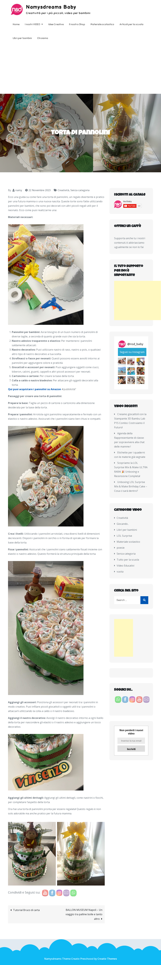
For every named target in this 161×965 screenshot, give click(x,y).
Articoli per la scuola (131, 24)
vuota (120, 571)
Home (16, 24)
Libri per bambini (22, 38)
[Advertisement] (80, 70)
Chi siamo (42, 38)
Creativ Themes (107, 958)
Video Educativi (125, 565)
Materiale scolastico (102, 24)
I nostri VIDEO (32, 24)
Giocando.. (123, 524)
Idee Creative (56, 24)
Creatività (63, 190)
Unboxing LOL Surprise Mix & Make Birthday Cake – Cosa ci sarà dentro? (130, 486)
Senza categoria (79, 190)
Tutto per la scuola (128, 559)
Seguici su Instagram (132, 352)
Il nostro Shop (77, 24)
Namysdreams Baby (51, 7)
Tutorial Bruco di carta (26, 910)
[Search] (144, 600)
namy (18, 190)
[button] (122, 361)
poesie (121, 547)
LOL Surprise (124, 535)
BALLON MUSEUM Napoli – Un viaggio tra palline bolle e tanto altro (84, 914)
